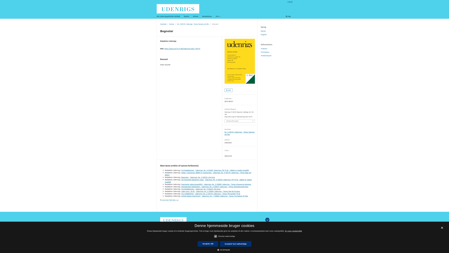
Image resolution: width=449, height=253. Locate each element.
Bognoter (185, 177)
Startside (163, 24)
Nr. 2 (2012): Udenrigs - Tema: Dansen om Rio (193, 24)
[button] (224, 249)
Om (217, 16)
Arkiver (195, 16)
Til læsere (264, 49)
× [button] (442, 228)
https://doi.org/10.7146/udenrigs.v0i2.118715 (182, 49)
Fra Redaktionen (188, 170)
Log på (290, 2)
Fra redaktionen (187, 194)
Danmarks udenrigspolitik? (192, 184)
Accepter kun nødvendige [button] (235, 244)
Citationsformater (232, 121)
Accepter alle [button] (208, 244)
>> (177, 200)
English (264, 34)
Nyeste (186, 16)
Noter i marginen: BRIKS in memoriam (196, 173)
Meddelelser (207, 16)
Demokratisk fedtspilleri (191, 187)
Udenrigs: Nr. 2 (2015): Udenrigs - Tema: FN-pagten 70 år (217, 194)
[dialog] (224, 237)
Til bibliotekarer (266, 56)
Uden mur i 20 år (188, 191)
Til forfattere (265, 52)
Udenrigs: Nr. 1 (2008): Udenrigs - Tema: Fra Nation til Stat (225, 196)
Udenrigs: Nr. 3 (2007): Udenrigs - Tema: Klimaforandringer (224, 187)
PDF (229, 90)
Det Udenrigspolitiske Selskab (168, 16)
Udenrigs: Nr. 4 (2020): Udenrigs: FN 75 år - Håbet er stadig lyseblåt (222, 170)
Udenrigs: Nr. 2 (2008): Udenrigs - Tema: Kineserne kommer (227, 184)
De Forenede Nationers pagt (192, 180)
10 (174, 200)
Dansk (263, 31)
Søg (289, 16)
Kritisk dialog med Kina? (191, 196)
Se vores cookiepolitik (293, 231)
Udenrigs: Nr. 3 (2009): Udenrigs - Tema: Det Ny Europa (218, 191)
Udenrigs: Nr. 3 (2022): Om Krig (202, 177)
